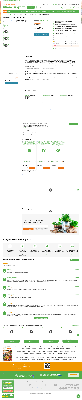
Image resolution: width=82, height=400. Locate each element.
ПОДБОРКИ (5, 11)
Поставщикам (56, 359)
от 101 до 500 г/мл (69, 95)
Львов (63, 346)
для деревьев (27, 96)
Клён (46, 9)
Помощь (33, 359)
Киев (26, 346)
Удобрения (72, 11)
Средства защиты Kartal (24, 359)
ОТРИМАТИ (8, 391)
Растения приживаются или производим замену (65, 24)
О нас (21, 357)
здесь (24, 127)
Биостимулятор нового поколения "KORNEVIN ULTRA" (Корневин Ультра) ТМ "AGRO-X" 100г (43, 163)
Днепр (41, 346)
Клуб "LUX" (54, 357)
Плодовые (35, 11)
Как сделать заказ (57, 381)
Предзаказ (49, 359)
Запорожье (47, 346)
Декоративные (53, 11)
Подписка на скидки (62, 357)
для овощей (27, 97)
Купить (32, 167)
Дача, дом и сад (77, 11)
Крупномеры (63, 11)
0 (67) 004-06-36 (28, 376)
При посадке (67, 101)
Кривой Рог (74, 346)
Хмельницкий (56, 348)
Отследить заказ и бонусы (73, 4)
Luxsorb (28, 101)
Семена (20, 11)
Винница (68, 346)
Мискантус (43, 9)
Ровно (45, 348)
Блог (17, 357)
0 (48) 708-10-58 (20, 376)
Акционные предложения (9, 4)
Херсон (58, 346)
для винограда (32, 95)
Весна (51, 101)
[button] (71, 45)
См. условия (47, 254)
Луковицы (31, 11)
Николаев (28, 348)
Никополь (34, 348)
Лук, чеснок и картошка (14, 11)
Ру (64, 7)
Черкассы (53, 346)
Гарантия (33, 357)
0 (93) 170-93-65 (30, 4)
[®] (12, 8)
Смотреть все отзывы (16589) (41, 318)
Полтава (40, 348)
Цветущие (48, 11)
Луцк (23, 348)
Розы (23, 11)
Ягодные (40, 11)
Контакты (27, 357)
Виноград (26, 11)
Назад (6, 14)
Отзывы (48, 357)
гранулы (52, 95)
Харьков (31, 346)
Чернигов (62, 348)
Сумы (50, 348)
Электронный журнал (47, 381)
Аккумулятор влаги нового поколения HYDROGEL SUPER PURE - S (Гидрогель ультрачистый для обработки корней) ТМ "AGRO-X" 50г (57, 163)
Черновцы (26, 353)
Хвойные (58, 11)
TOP (10, 11)
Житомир (68, 348)
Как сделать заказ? (41, 359)
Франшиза (54, 4)
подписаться (28, 229)
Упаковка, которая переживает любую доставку (65, 30)
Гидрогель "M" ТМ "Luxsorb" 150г (11, 73)
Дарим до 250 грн (72, 357)
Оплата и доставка (62, 4)
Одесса (36, 346)
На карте (60, 375)
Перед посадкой (63, 102)
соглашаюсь (39, 228)
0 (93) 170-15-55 (28, 375)
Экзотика (44, 11)
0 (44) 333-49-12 (20, 375)
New (8, 11)
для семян (26, 98)
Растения (68, 11)
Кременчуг (38, 353)
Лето (43, 102)
